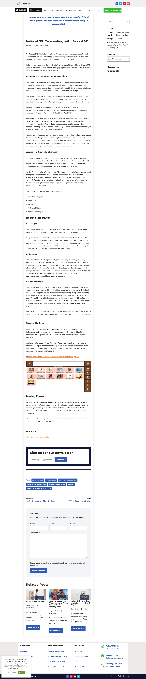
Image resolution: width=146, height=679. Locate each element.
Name (33, 524)
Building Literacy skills (56, 667)
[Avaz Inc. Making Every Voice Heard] (23, 3)
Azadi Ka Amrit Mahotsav (36, 484)
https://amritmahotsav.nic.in (37, 437)
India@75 (71, 484)
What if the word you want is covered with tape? (80, 603)
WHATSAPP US (112, 646)
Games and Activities (57, 484)
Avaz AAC (23, 651)
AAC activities (37, 480)
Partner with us (80, 667)
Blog (76, 661)
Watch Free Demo (112, 10)
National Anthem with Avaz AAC (39, 488)
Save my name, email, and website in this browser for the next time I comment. (57, 564)
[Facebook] (117, 3)
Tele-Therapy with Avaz (56, 661)
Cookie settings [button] (10, 672)
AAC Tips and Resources (67, 480)
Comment (35, 533)
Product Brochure (81, 656)
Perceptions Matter (35, 601)
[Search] (128, 10)
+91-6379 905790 (113, 649)
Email (52, 524)
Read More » (32, 628)
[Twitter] (120, 3)
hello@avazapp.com (114, 658)
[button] (52, 10)
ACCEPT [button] (21, 672)
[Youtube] (124, 3)
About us (78, 651)
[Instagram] (128, 3)
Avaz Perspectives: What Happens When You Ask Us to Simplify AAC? (58, 604)
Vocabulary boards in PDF (57, 656)
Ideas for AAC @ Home (56, 651)
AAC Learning (51, 480)
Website (72, 524)
